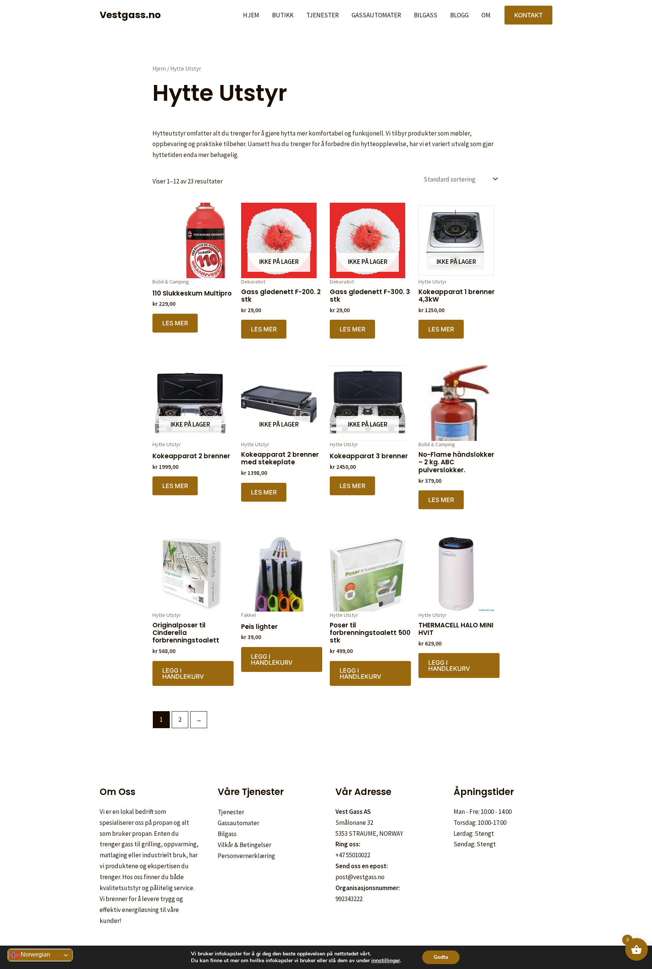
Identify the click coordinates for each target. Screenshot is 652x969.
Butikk (283, 15)
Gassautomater (376, 15)
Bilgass (425, 15)
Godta (441, 957)
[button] (528, 15)
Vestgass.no (130, 15)
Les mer (175, 323)
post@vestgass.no (359, 877)
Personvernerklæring (246, 856)
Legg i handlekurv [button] (183, 673)
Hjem (251, 15)
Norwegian (34, 954)
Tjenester (322, 15)
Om (486, 15)
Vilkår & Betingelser (244, 845)
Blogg (459, 15)
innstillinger (385, 960)
